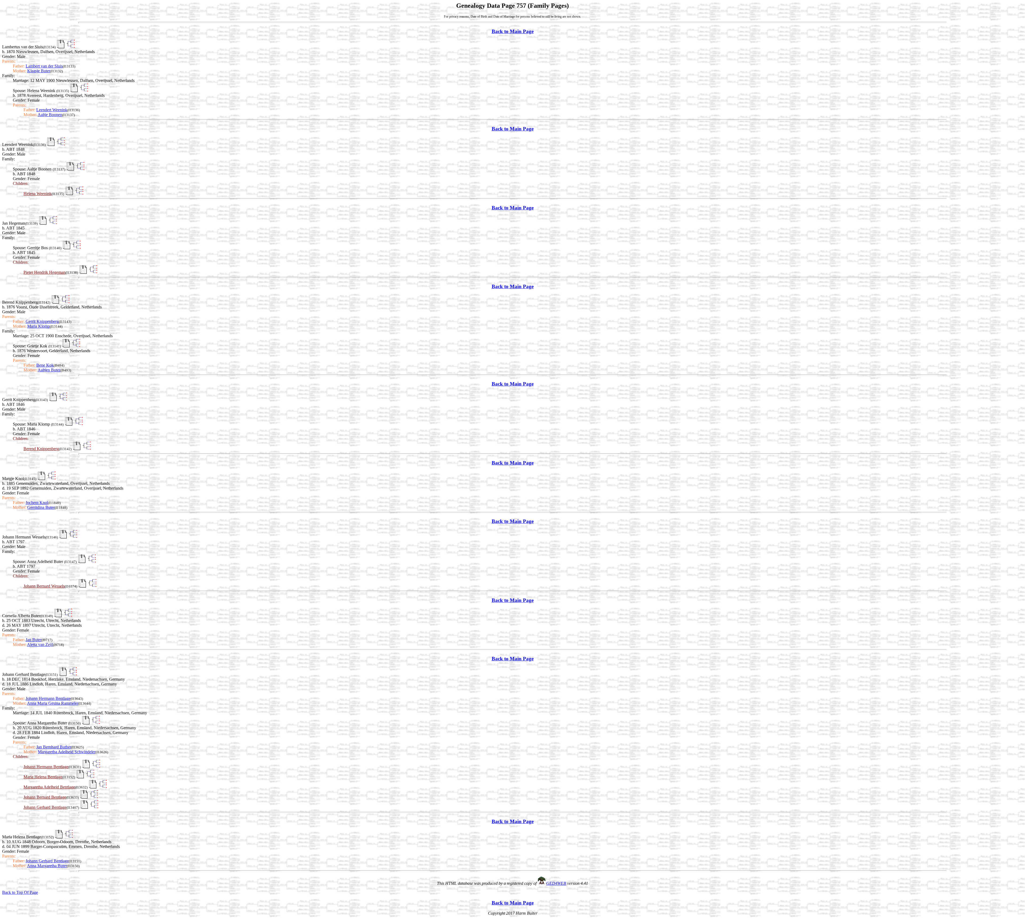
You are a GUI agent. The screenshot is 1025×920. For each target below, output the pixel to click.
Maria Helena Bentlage (42, 777)
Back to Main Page (513, 31)
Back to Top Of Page (20, 892)
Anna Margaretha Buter (47, 865)
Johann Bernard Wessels (44, 586)
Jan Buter (34, 639)
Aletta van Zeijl (40, 644)
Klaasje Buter (38, 71)
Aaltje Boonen (50, 114)
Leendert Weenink (51, 110)
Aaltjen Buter (49, 370)
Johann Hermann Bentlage (48, 698)
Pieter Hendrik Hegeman (44, 272)
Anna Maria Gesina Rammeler (52, 703)
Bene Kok (45, 365)
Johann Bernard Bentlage (44, 797)
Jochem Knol (37, 502)
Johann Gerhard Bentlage (44, 807)
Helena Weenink (37, 193)
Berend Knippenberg (41, 448)
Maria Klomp (38, 326)
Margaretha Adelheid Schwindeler (67, 752)
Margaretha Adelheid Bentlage (49, 787)
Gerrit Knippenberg (42, 321)
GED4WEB (556, 883)
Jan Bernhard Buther (53, 747)
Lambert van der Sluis (44, 66)
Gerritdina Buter (41, 507)
